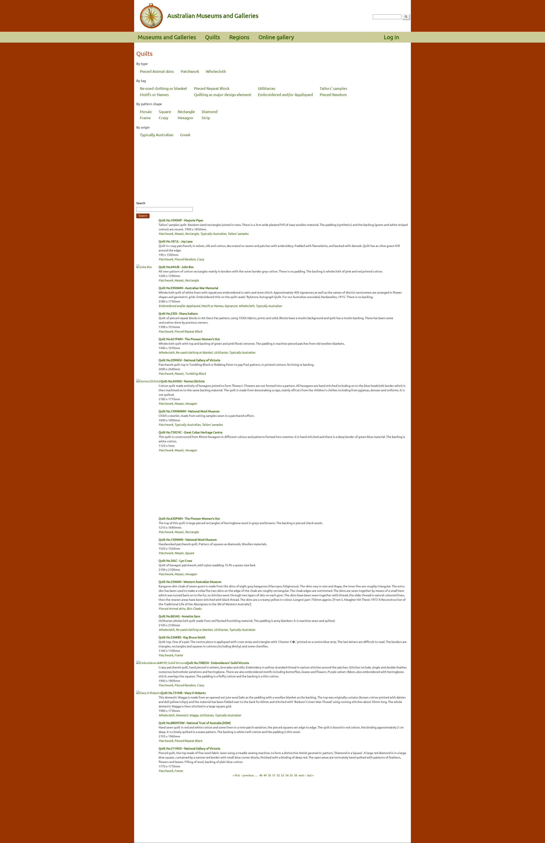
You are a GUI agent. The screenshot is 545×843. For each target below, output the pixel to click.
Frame (145, 117)
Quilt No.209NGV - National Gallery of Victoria (189, 360)
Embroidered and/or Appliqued (285, 94)
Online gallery (276, 37)
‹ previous (247, 775)
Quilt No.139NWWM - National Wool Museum (189, 411)
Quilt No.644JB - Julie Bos (176, 267)
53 (282, 775)
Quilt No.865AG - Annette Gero (179, 616)
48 (260, 775)
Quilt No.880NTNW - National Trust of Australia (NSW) (195, 723)
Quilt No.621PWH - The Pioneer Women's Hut (189, 339)
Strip (206, 117)
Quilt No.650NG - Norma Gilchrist (183, 381)
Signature (230, 306)
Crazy (163, 117)
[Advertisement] (272, 170)
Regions (239, 37)
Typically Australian (156, 134)
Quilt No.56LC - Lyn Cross (175, 560)
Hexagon (185, 117)
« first (236, 775)
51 (273, 775)
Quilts (212, 37)
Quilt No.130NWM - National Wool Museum (188, 539)
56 (295, 775)
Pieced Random (333, 94)
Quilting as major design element (222, 94)
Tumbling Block (195, 373)
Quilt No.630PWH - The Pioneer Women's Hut (189, 518)
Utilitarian (266, 88)
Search (140, 203)
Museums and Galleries (167, 37)
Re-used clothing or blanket (163, 88)
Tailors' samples (333, 88)
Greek (185, 134)
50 (269, 775)
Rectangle (186, 111)
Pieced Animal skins (157, 71)
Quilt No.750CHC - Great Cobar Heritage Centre (190, 432)
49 (265, 775)
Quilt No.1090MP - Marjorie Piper (181, 220)
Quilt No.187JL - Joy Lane (176, 241)
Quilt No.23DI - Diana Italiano (178, 313)
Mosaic (146, 111)
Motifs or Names (154, 94)
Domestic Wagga (187, 715)
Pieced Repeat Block (211, 88)
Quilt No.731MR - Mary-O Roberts (183, 693)
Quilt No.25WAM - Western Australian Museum (190, 582)
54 (286, 775)
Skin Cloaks (193, 608)
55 (291, 775)
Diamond (210, 111)
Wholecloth (216, 71)
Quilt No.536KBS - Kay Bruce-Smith (182, 637)
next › (301, 775)
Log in (391, 37)
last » (310, 775)
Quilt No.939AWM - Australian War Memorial (188, 288)
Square (165, 111)
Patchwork (190, 71)
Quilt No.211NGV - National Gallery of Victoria (189, 748)
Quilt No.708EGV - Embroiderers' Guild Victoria (217, 663)
